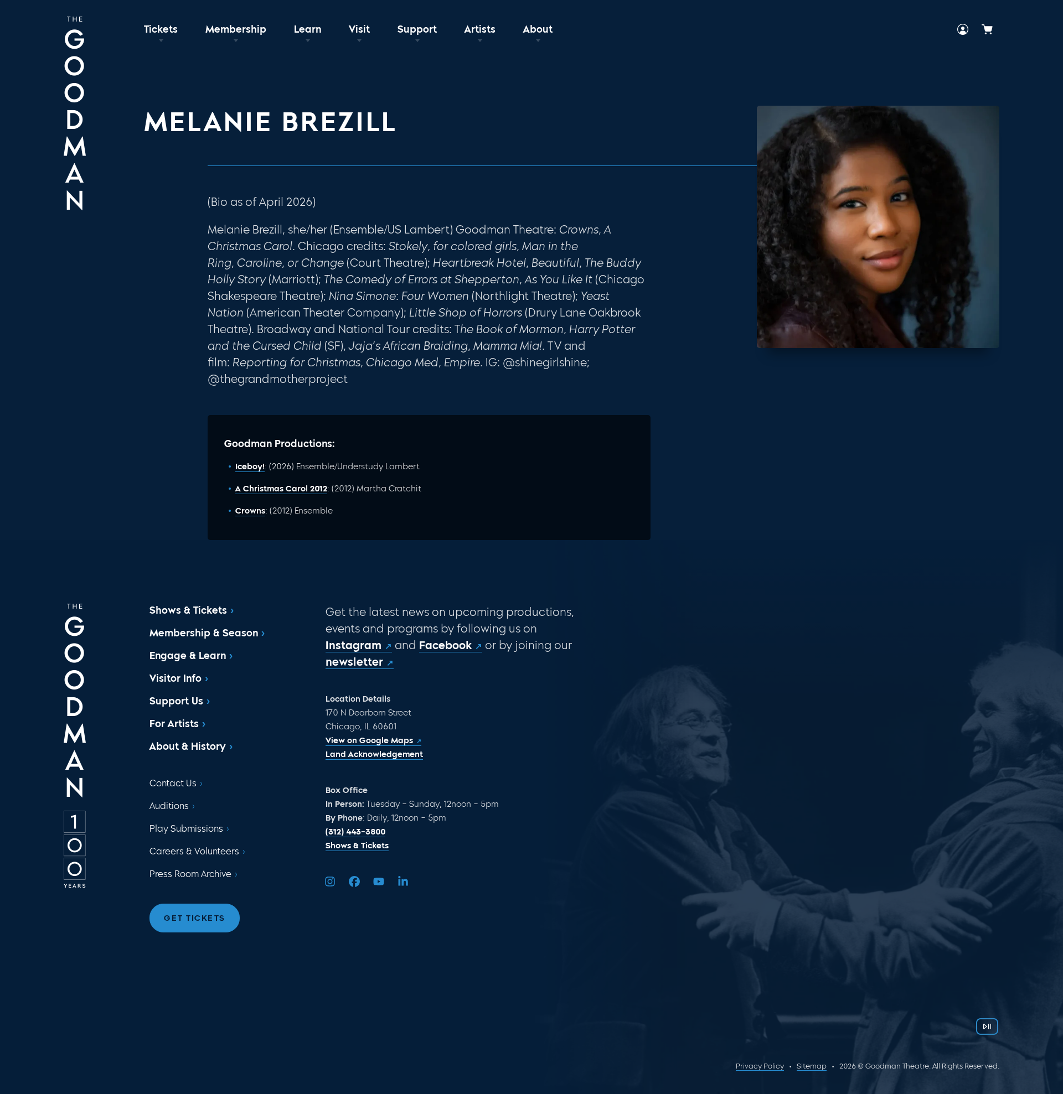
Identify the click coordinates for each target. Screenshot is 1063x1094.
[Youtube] (379, 881)
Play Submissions (186, 828)
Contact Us (173, 783)
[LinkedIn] (403, 881)
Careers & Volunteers (194, 851)
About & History (187, 746)
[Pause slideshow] (987, 1026)
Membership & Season (203, 633)
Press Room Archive (190, 874)
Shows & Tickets (188, 610)
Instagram (353, 645)
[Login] (963, 29)
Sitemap (812, 1066)
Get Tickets (194, 918)
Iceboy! (250, 466)
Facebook (445, 645)
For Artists (174, 724)
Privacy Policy (760, 1066)
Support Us (176, 701)
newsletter (354, 661)
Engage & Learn (187, 656)
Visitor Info (175, 678)
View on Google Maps (369, 740)
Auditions (169, 806)
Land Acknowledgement (374, 754)
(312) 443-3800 (355, 832)
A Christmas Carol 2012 (281, 489)
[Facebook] (354, 881)
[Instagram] (330, 881)
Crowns (250, 511)
